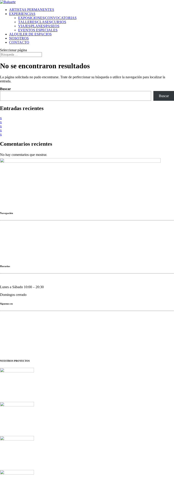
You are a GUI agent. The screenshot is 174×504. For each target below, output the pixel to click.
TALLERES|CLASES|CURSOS (42, 22)
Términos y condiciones (82, 348)
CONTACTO (19, 42)
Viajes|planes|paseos (14, 249)
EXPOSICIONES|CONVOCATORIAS (47, 18)
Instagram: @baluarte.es (17, 324)
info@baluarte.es (24, 204)
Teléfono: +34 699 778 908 (19, 196)
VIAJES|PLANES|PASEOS (38, 26)
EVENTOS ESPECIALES (38, 30)
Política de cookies (49, 348)
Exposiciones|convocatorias (19, 234)
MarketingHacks (13, 340)
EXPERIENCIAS (22, 14)
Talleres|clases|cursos (15, 241)
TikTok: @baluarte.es (16, 332)
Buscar (5, 89)
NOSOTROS (19, 38)
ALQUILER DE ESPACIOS (30, 34)
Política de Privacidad (15, 344)
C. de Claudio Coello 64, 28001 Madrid (28, 188)
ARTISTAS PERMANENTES (31, 10)
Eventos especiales (13, 257)
